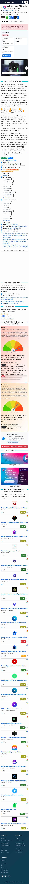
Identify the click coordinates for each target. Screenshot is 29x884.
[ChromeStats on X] (9, 876)
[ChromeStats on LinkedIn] (2, 876)
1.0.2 (9, 166)
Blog (2, 865)
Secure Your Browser (13, 442)
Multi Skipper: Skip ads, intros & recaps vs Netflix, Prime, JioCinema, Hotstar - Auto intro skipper (15, 235)
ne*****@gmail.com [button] (12, 224)
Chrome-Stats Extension (7, 840)
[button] (2, 2)
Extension (17, 10)
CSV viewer (18, 848)
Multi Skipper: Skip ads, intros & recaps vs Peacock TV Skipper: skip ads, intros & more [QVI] (15, 241)
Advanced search (19, 840)
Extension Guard (5, 843)
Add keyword (18, 852)
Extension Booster (5, 845)
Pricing (17, 838)
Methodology (4, 863)
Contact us (3, 867)
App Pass (3, 838)
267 (8, 162)
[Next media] (26, 68)
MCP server (4, 850)
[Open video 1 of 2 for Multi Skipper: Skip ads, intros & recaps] (14, 67)
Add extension (19, 850)
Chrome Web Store (13, 228)
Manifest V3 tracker (20, 845)
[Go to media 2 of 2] (15, 78)
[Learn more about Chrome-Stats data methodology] (20, 228)
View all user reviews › (7, 319)
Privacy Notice (4, 872)
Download (14, 21)
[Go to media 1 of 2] (14, 78)
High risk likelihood (6, 171)
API (2, 848)
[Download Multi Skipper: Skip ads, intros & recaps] (8, 52)
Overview (5, 21)
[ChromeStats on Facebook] (5, 876)
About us (3, 860)
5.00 (13, 164)
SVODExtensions (7, 10)
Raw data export (5, 852)
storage (5, 175)
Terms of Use (4, 870)
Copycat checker (19, 843)
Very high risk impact (12, 169)
